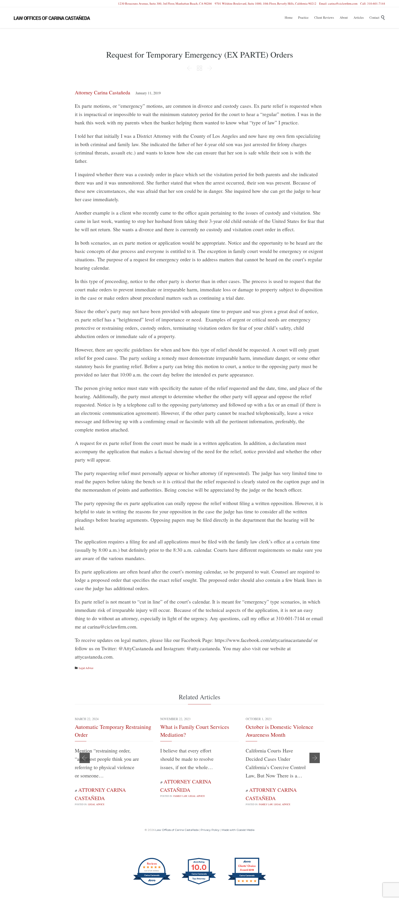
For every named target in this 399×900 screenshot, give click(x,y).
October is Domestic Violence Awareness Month (279, 730)
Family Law (180, 796)
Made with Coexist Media (238, 830)
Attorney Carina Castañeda (102, 92)
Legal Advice (86, 668)
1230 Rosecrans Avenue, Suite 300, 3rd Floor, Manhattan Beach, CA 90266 (165, 3)
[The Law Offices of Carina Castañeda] (52, 17)
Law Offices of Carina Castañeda (177, 830)
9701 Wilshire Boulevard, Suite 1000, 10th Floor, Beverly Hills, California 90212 (265, 3)
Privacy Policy (210, 830)
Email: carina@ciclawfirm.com (338, 3)
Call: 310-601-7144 (372, 3)
